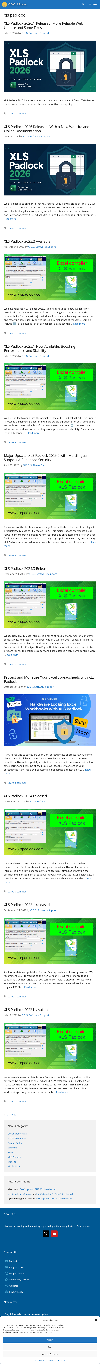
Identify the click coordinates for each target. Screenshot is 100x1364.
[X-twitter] (46, 1233)
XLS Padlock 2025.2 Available (27, 241)
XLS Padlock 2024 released (25, 795)
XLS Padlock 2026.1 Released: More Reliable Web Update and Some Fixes (43, 25)
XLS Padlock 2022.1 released (27, 904)
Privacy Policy (52, 1360)
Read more (10, 218)
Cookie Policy (40, 1360)
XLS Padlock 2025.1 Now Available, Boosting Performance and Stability (39, 348)
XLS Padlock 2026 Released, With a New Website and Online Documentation (46, 128)
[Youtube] (54, 1233)
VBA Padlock (14, 1156)
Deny (50, 1347)
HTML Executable (17, 1138)
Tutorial (12, 1152)
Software (12, 1147)
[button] (96, 1320)
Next (14, 1114)
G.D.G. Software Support (20, 1193)
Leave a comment (17, 113)
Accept (50, 1339)
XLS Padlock (14, 1166)
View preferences (50, 1354)
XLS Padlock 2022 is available (27, 1009)
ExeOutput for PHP (17, 1133)
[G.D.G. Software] (15, 4)
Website (12, 1161)
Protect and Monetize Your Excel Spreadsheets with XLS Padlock (49, 679)
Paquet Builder (15, 1143)
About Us (61, 1360)
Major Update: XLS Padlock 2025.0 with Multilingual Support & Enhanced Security (46, 457)
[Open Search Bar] (83, 4)
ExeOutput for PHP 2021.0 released (38, 1189)
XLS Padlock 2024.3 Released (27, 568)
